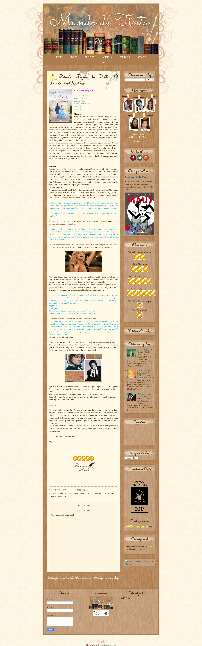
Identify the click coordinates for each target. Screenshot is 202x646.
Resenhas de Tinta (102, 493)
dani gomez (63, 493)
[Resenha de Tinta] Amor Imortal (144, 395)
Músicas (107, 57)
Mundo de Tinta (91, 645)
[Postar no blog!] (80, 490)
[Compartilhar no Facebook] (84, 490)
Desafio (142, 57)
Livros (73, 57)
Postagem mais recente (61, 577)
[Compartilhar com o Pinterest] (87, 490)
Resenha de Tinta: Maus (136, 176)
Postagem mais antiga (106, 577)
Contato (101, 62)
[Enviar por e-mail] (78, 490)
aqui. (141, 141)
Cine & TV (90, 57)
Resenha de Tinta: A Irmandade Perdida (144, 351)
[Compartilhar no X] (82, 490)
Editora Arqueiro (74, 493)
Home (59, 57)
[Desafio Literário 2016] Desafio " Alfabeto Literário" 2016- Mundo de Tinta (145, 374)
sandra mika (61, 496)
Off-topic (125, 57)
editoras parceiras (87, 493)
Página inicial (83, 577)
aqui (151, 526)
